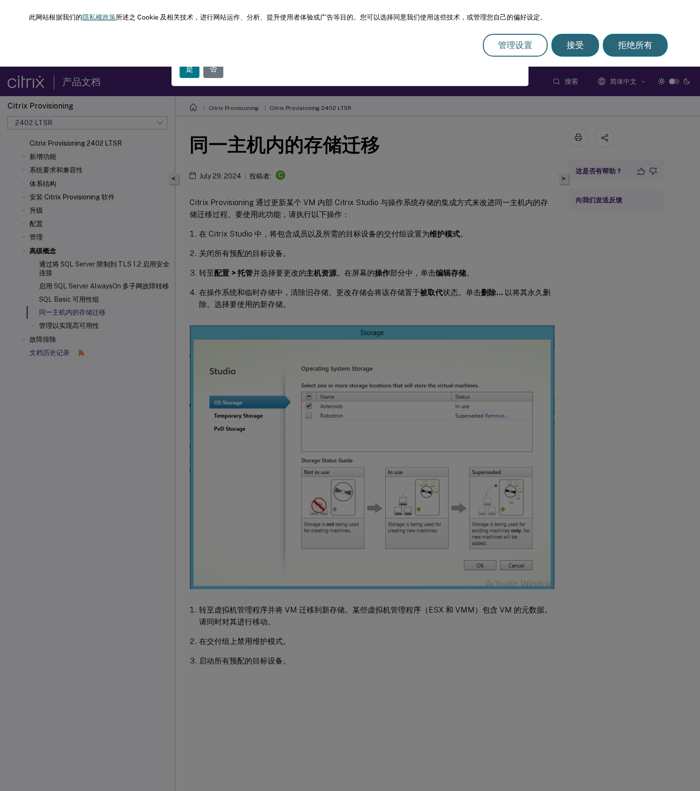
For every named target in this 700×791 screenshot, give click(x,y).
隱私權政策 (99, 17)
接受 (575, 45)
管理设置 (515, 45)
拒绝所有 (635, 45)
